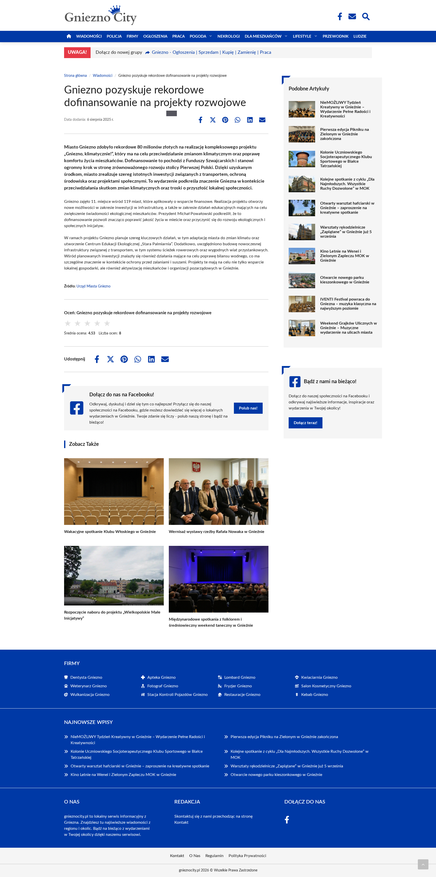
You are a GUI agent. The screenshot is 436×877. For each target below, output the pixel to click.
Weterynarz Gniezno (88, 686)
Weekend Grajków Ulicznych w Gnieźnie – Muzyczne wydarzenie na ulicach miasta (348, 327)
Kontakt (181, 822)
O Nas (194, 856)
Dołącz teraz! (305, 423)
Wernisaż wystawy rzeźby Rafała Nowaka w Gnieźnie (216, 532)
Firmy (132, 36)
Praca (178, 36)
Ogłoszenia (155, 36)
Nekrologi (228, 36)
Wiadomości (89, 36)
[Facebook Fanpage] (338, 16)
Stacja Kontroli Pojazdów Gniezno (177, 695)
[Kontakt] (352, 16)
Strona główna (75, 76)
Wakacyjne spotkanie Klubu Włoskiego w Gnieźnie (110, 532)
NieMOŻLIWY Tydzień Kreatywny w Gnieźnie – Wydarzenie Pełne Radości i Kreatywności (345, 109)
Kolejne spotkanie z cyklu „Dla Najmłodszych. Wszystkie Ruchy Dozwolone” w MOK (347, 183)
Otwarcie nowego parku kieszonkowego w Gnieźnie (344, 280)
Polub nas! (248, 408)
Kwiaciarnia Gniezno (319, 677)
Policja (114, 36)
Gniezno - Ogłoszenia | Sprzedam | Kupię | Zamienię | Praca (211, 52)
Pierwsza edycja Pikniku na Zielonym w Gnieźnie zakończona (344, 134)
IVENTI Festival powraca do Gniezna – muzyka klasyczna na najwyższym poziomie (348, 303)
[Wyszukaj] (365, 16)
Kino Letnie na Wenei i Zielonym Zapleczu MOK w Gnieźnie (344, 255)
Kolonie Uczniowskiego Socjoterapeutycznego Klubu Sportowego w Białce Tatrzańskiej (346, 159)
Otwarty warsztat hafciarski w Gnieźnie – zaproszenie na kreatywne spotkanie (347, 207)
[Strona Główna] (69, 36)
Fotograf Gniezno (162, 686)
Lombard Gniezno (239, 677)
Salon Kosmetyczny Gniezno (326, 686)
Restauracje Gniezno (242, 695)
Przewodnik (335, 36)
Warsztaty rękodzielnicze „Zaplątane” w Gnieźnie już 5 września (346, 231)
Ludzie (360, 36)
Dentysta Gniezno (86, 677)
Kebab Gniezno (314, 695)
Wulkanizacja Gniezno (90, 695)
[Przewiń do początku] (423, 864)
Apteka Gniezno (161, 677)
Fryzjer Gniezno (238, 686)
